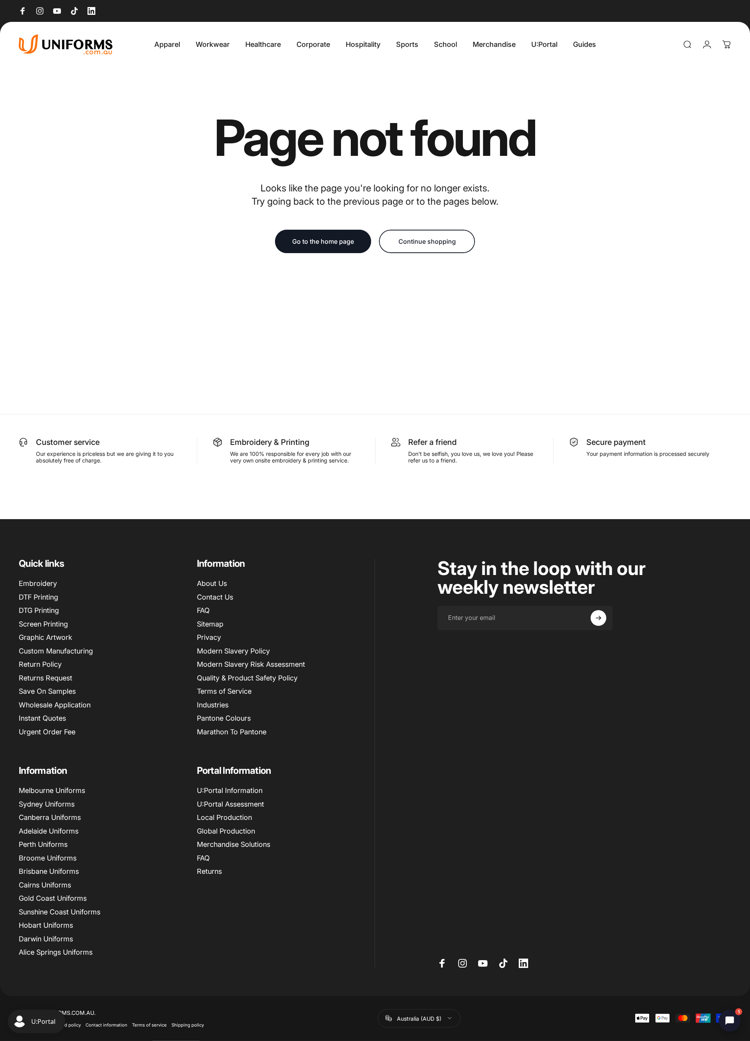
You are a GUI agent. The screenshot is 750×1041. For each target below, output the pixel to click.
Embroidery (38, 583)
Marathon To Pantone (231, 732)
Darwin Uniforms (46, 939)
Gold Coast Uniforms (53, 898)
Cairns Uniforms (45, 885)
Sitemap (210, 624)
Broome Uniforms (48, 858)
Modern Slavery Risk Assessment (251, 664)
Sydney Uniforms (47, 804)
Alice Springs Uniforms (56, 952)
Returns (209, 871)
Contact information (106, 1024)
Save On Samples (47, 691)
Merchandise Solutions (233, 844)
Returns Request (45, 678)
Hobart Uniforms (46, 925)
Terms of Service (224, 691)
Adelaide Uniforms (49, 831)
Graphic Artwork (45, 637)
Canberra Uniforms (50, 817)
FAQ (203, 610)
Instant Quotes (42, 718)
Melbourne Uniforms (52, 790)
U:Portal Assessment (230, 804)
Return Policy (40, 664)
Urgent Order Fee (47, 732)
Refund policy (66, 1024)
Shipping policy (187, 1024)
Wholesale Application (55, 705)
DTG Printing (39, 610)
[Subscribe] (598, 618)
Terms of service (149, 1024)
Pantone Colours (224, 718)
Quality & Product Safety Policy (247, 678)
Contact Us (215, 597)
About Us (212, 583)
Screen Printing (43, 624)
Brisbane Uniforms (49, 871)
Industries (213, 705)
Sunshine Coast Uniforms (59, 912)
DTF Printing (38, 597)
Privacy (209, 637)
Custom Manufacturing (56, 651)
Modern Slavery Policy (233, 651)
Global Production (226, 831)
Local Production (224, 817)
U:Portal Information (229, 790)
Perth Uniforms (43, 844)
